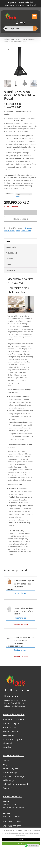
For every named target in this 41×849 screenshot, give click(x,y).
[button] (22, 74)
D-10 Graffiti (9, 193)
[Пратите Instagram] (11, 690)
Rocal (18, 231)
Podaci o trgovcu (10, 768)
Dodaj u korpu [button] (20, 593)
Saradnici (7, 788)
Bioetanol (7, 743)
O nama (6, 760)
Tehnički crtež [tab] (11, 253)
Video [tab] (8, 265)
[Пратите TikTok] (17, 690)
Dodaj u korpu (20, 218)
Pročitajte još (20, 618)
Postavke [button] (21, 839)
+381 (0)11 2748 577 (12, 816)
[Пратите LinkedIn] (22, 690)
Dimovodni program (12, 739)
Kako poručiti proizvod (13, 719)
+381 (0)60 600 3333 (12, 826)
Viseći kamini (26, 39)
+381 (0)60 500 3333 (12, 821)
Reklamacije (8, 780)
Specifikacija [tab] (11, 247)
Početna (7, 39)
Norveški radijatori (11, 723)
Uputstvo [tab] (10, 259)
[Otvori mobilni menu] (34, 16)
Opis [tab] (8, 241)
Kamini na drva (15, 39)
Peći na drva (8, 735)
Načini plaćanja (10, 772)
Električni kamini (10, 731)
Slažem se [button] (21, 843)
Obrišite (18, 196)
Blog (5, 764)
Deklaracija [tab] (10, 270)
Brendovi (28, 228)
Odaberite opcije (20, 650)
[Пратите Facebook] (5, 690)
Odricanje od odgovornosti (15, 784)
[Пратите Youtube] (28, 690)
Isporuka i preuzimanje (13, 776)
